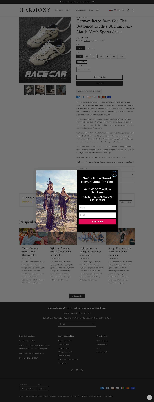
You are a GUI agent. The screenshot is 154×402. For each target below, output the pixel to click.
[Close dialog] (114, 173)
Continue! (97, 221)
